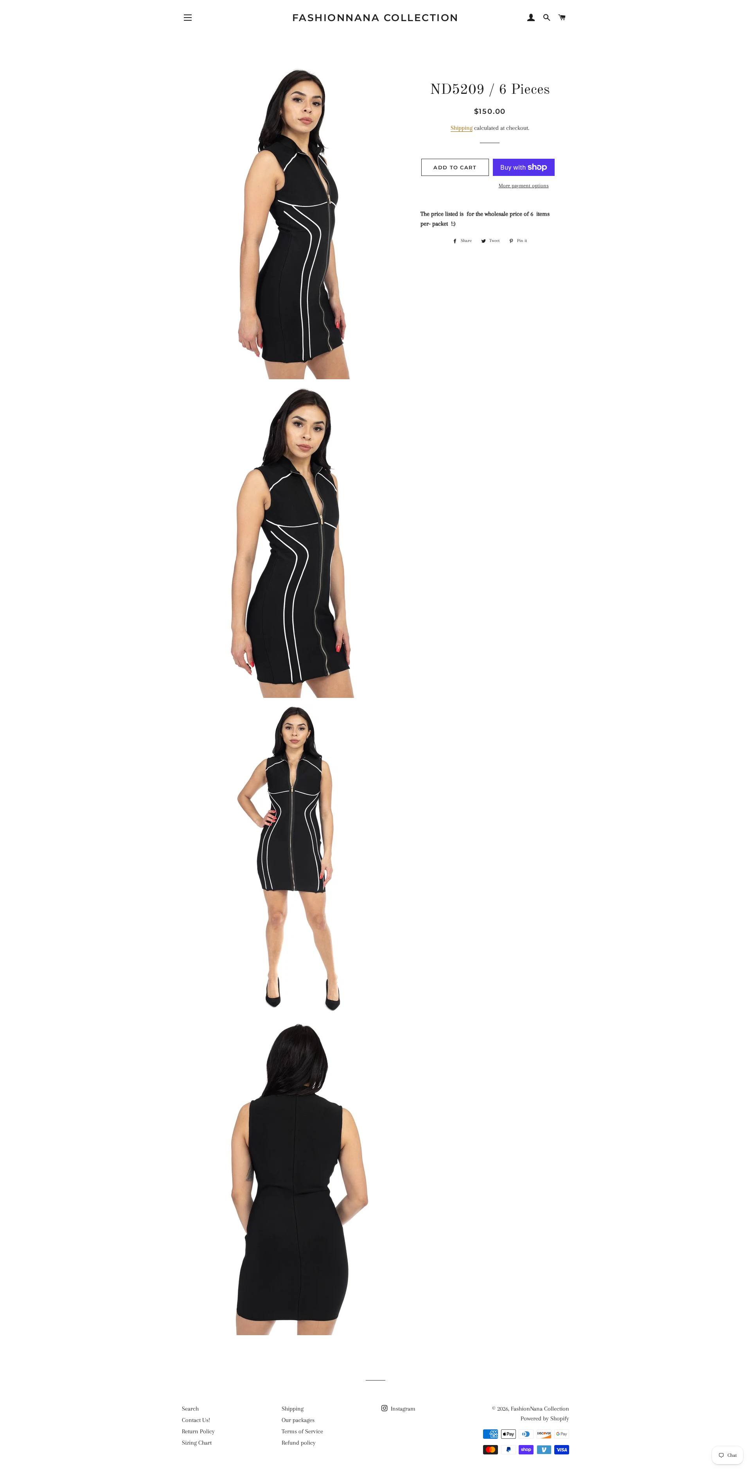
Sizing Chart (197, 1442)
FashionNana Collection (375, 17)
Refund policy (299, 1442)
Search (190, 1408)
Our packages (298, 1420)
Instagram (402, 1408)
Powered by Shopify (545, 1418)
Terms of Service (302, 1431)
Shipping (462, 127)
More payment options (524, 185)
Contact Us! (196, 1420)
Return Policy (198, 1431)
